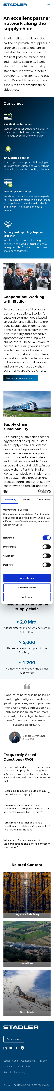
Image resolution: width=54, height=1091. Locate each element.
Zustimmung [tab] (9, 499)
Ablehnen (27, 597)
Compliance (28, 1060)
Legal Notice (10, 1060)
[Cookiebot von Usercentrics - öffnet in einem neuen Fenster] (38, 491)
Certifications (23, 1066)
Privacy (42, 1060)
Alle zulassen (27, 578)
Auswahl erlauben (27, 587)
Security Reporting (14, 1072)
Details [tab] (26, 499)
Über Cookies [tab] (44, 499)
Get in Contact (13, 1039)
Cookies (7, 1066)
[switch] (46, 546)
